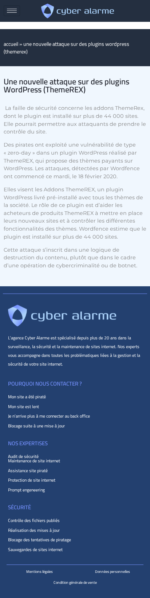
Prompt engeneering (26, 490)
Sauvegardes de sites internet (35, 549)
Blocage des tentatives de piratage (39, 539)
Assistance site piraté (28, 470)
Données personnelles (112, 571)
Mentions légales (39, 571)
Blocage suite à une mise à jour (36, 426)
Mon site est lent (23, 406)
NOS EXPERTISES (28, 443)
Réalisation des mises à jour (34, 530)
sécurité (19, 507)
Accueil (11, 44)
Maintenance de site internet (34, 461)
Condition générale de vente (75, 582)
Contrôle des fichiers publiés (34, 520)
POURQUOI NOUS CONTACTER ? (45, 383)
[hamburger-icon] (12, 10)
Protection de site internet (31, 480)
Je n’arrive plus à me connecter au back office (49, 416)
